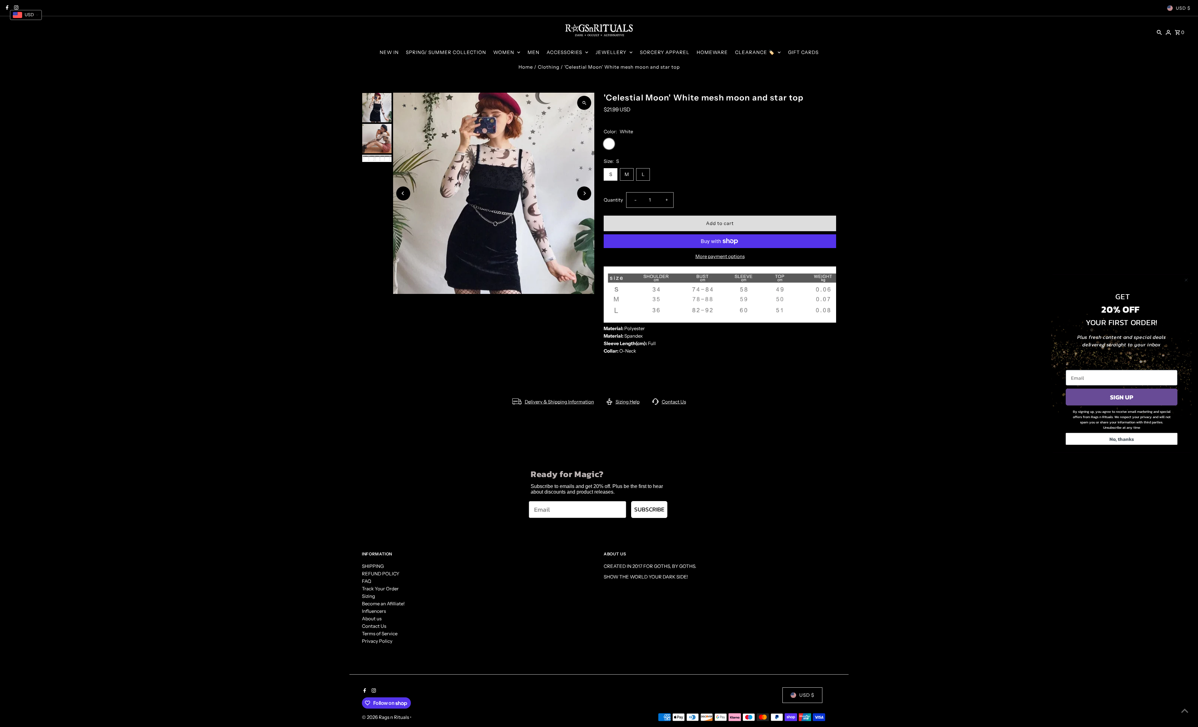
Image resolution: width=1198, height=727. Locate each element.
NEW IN (389, 52)
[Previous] (403, 193)
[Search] (1159, 32)
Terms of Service (379, 634)
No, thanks (1121, 439)
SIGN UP (1121, 397)
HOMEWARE (712, 52)
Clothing (548, 67)
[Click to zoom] (584, 103)
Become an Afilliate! (383, 604)
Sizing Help (628, 402)
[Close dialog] (1186, 280)
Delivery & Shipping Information (559, 402)
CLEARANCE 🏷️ (755, 52)
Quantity (613, 200)
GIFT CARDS (803, 52)
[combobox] (26, 15)
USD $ (1183, 8)
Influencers (374, 611)
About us (372, 619)
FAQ (366, 581)
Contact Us (674, 402)
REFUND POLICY (380, 574)
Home (526, 67)
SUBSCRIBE (649, 509)
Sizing (368, 596)
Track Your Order (380, 589)
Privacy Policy (377, 641)
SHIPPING (373, 566)
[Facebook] (364, 691)
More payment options (720, 256)
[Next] (584, 193)
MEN (533, 52)
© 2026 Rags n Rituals (386, 717)
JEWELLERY (611, 52)
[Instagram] (373, 691)
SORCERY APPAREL (664, 52)
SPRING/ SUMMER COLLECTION (446, 52)
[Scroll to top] (1185, 711)
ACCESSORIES (564, 52)
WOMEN (503, 52)
